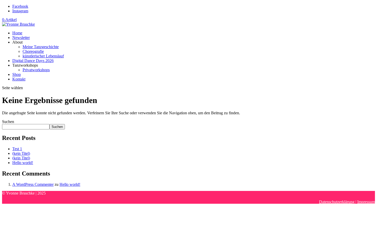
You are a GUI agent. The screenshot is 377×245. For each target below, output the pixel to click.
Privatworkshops (36, 70)
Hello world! (22, 162)
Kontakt (18, 79)
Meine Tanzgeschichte (41, 47)
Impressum (366, 202)
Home (17, 33)
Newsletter (21, 37)
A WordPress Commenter (33, 184)
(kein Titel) (21, 153)
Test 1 (17, 149)
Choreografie (33, 51)
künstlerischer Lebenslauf (43, 56)
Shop (16, 74)
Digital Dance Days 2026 (33, 60)
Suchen (8, 121)
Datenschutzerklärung (336, 202)
